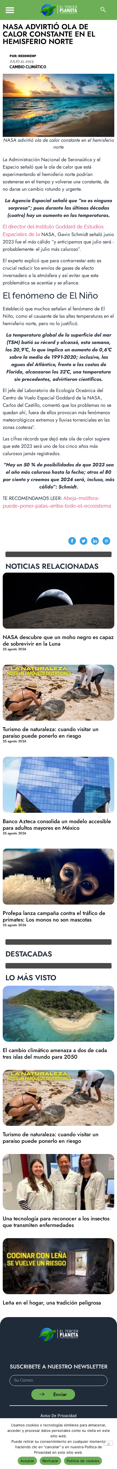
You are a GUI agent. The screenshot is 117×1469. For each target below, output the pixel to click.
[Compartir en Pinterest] (106, 541)
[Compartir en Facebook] (72, 541)
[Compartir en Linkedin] (95, 541)
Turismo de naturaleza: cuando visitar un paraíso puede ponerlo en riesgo (50, 732)
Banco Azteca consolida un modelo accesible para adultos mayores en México (57, 824)
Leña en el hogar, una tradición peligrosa (52, 1303)
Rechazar (50, 1461)
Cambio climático (28, 67)
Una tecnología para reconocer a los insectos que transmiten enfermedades (56, 1222)
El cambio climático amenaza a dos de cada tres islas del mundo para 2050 (55, 1053)
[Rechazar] (108, 1443)
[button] (10, 10)
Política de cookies (83, 1461)
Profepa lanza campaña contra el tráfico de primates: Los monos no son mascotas (54, 916)
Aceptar (27, 1461)
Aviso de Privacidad (58, 1415)
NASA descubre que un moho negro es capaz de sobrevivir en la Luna (58, 640)
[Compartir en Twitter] (83, 541)
